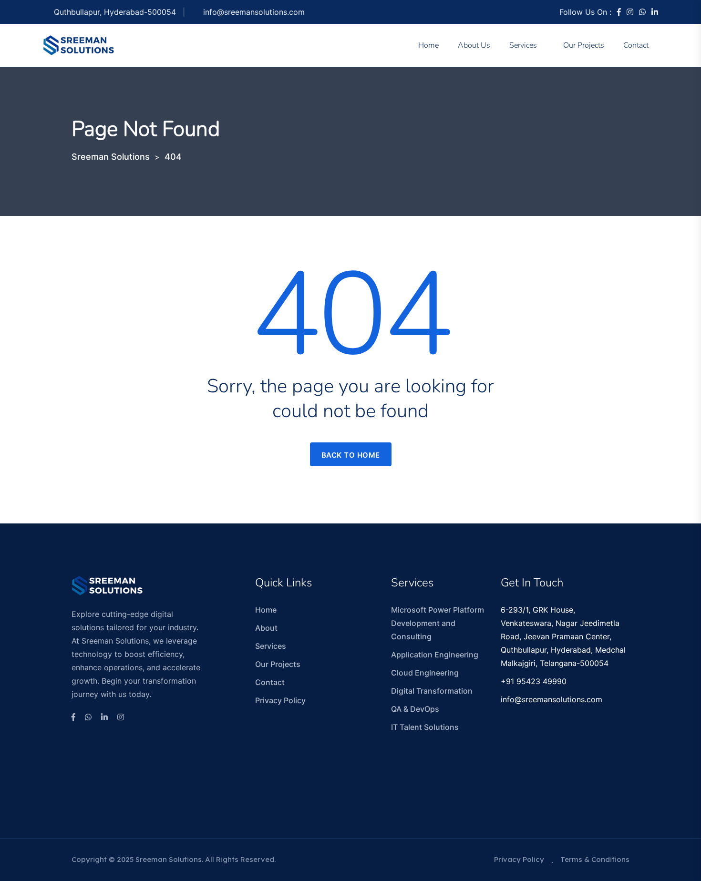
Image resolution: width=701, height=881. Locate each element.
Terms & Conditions (594, 859)
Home (428, 45)
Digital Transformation (432, 691)
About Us (474, 45)
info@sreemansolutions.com (254, 12)
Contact (636, 45)
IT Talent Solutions (425, 727)
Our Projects (583, 45)
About (266, 628)
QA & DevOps (415, 709)
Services (523, 45)
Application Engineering (434, 654)
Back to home (350, 455)
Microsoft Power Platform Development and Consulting (437, 623)
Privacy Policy (280, 700)
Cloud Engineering (425, 672)
